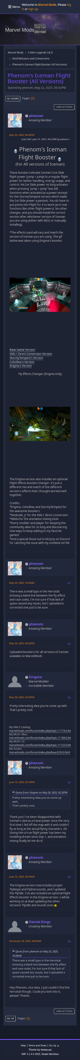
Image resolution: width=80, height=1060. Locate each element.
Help (23, 1045)
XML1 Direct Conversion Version (31, 354)
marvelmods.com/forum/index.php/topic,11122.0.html (41, 745)
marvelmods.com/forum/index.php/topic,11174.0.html (41, 731)
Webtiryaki (46, 1049)
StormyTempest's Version (26, 358)
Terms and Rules (38, 1045)
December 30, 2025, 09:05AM (25, 941)
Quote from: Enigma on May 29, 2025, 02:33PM (41, 792)
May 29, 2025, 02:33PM (21, 697)
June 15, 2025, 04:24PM (22, 876)
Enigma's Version (21, 366)
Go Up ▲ (54, 1045)
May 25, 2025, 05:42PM (21, 643)
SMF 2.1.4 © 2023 (30, 1054)
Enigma (35, 677)
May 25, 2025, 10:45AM (21, 582)
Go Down (13, 98)
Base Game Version (22, 350)
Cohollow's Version (22, 362)
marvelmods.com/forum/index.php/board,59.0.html (39, 752)
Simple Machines (50, 1054)
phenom (36, 115)
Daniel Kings (40, 921)
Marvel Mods (19, 30)
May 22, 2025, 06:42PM (21, 134)
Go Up (10, 1018)
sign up (33, 9)
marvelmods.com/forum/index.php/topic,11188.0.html (41, 738)
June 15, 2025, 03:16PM (22, 782)
